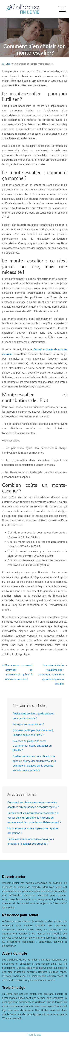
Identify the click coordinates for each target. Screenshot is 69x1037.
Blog (8, 64)
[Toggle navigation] (62, 9)
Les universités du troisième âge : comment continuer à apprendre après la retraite (51, 674)
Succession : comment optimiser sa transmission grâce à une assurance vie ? (18, 672)
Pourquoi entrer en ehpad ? (28, 724)
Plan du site (34, 1034)
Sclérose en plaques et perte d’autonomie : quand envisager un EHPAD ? (32, 745)
